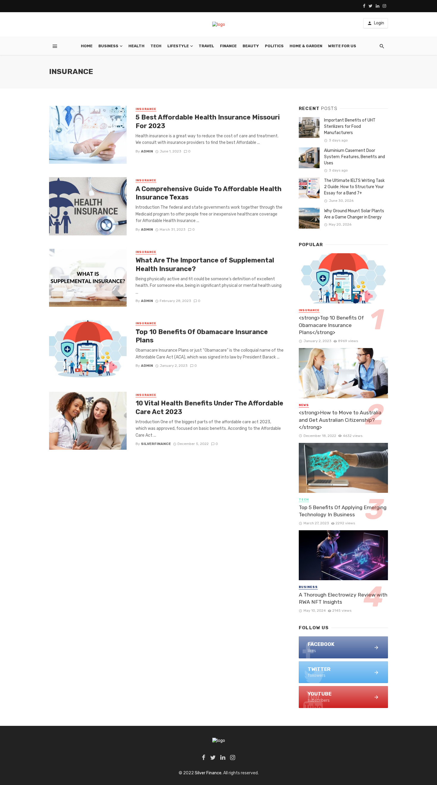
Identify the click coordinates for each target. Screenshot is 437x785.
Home (86, 46)
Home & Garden (306, 46)
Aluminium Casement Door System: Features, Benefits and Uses (354, 157)
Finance (228, 46)
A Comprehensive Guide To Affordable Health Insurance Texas (209, 193)
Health (136, 46)
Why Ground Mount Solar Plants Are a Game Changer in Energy (354, 214)
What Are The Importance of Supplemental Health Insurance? (205, 264)
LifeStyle (178, 46)
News (304, 405)
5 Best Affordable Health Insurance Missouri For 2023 (208, 121)
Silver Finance (208, 772)
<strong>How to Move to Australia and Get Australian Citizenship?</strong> (340, 420)
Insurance (146, 109)
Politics (274, 46)
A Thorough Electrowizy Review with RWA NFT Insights (343, 598)
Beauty (251, 46)
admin (147, 151)
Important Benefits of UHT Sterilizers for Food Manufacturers (349, 126)
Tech (155, 46)
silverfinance (156, 444)
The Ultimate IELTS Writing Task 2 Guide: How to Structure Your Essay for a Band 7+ (354, 187)
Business (108, 46)
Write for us (342, 46)
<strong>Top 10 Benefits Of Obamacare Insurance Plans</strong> (331, 325)
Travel (206, 46)
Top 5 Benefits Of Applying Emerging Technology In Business (342, 511)
